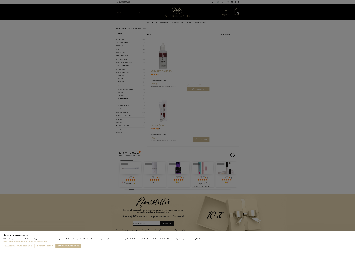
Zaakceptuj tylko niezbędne (18, 246)
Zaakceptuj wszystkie (68, 246)
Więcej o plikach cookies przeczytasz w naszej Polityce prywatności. (25, 241)
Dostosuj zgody (45, 246)
